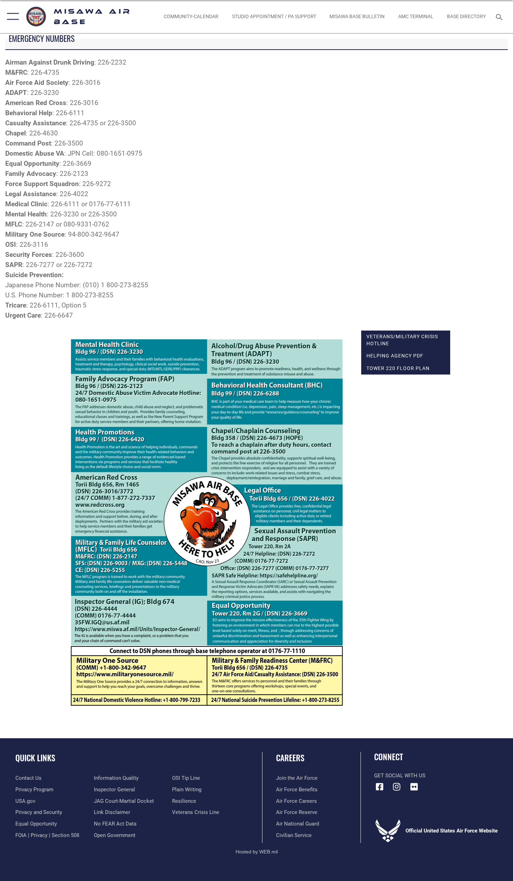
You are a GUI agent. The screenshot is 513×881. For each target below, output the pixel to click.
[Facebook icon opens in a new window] (379, 787)
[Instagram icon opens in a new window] (397, 787)
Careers (290, 758)
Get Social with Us (399, 775)
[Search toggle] (500, 16)
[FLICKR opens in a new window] (414, 787)
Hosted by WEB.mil (257, 851)
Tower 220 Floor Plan (398, 368)
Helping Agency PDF (394, 355)
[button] (11, 16)
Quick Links (35, 758)
